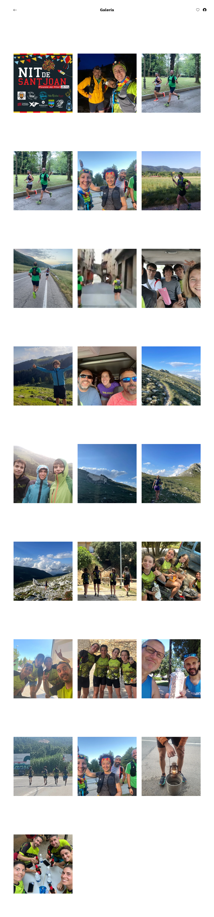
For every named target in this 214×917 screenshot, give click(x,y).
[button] (107, 10)
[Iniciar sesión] (201, 10)
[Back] (17, 10)
